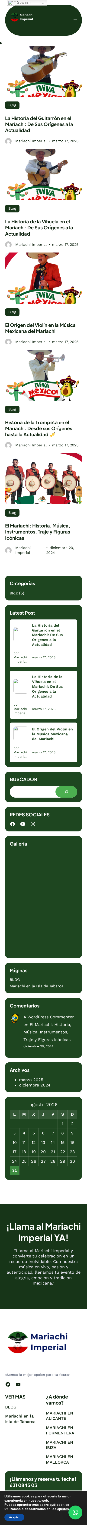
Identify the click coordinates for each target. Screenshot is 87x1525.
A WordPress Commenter (48, 1016)
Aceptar (14, 1517)
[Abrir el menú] (75, 20)
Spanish (23, 2)
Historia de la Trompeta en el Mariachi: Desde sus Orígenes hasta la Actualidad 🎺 (38, 428)
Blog (12, 105)
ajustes (63, 1509)
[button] (75, 1512)
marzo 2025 (31, 1079)
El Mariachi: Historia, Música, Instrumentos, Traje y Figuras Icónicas (37, 532)
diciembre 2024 (34, 1085)
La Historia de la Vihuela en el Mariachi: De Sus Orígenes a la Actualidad (39, 227)
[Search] (66, 792)
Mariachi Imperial (31, 141)
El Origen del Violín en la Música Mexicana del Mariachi (40, 328)
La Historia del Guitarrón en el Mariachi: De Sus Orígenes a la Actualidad (39, 124)
